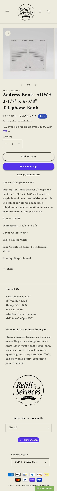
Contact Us (45, 488)
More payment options (28, 174)
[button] (7, 12)
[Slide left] (21, 85)
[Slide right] (36, 85)
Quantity (7, 137)
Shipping (7, 121)
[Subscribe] (47, 428)
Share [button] (10, 269)
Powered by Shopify (39, 485)
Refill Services (23, 485)
